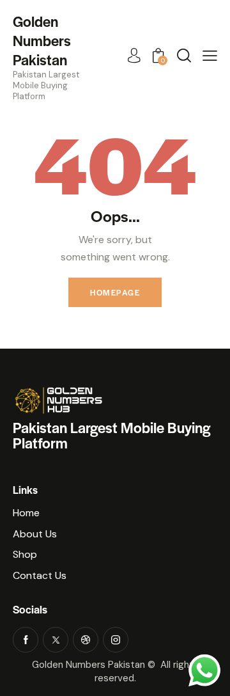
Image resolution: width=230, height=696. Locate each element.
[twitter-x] (55, 639)
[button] (210, 56)
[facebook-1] (25, 639)
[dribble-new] (85, 639)
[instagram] (115, 639)
